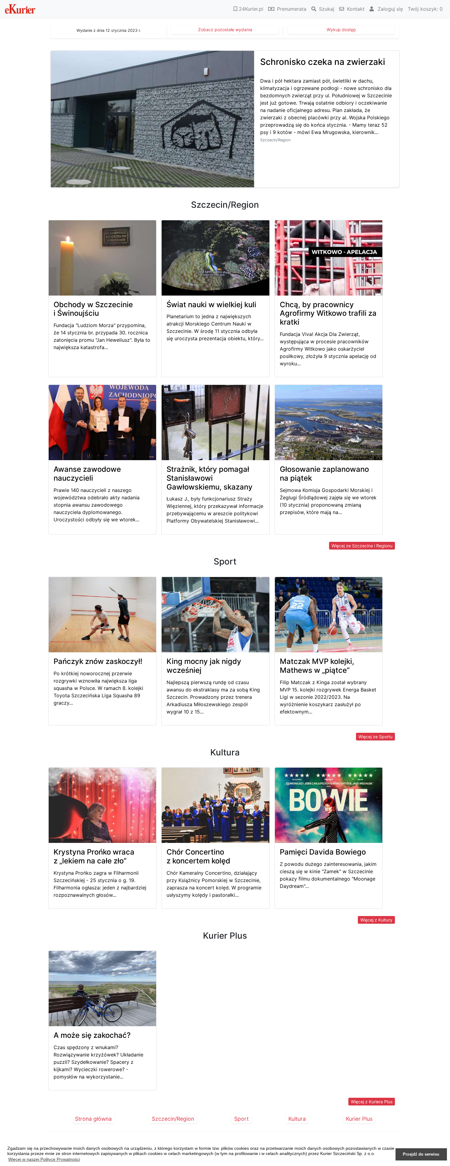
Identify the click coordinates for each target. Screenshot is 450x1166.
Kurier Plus (359, 1119)
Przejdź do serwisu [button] (421, 1154)
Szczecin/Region (173, 1119)
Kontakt (355, 9)
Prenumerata (291, 9)
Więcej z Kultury (376, 919)
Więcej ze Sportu (375, 736)
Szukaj (325, 9)
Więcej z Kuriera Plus (371, 1101)
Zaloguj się (389, 9)
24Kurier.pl (250, 9)
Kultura (297, 1119)
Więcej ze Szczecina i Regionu (362, 545)
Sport (241, 1119)
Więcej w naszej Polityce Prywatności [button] (44, 1159)
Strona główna (93, 1119)
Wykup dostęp (341, 29)
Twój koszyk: (425, 9)
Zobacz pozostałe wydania (225, 29)
